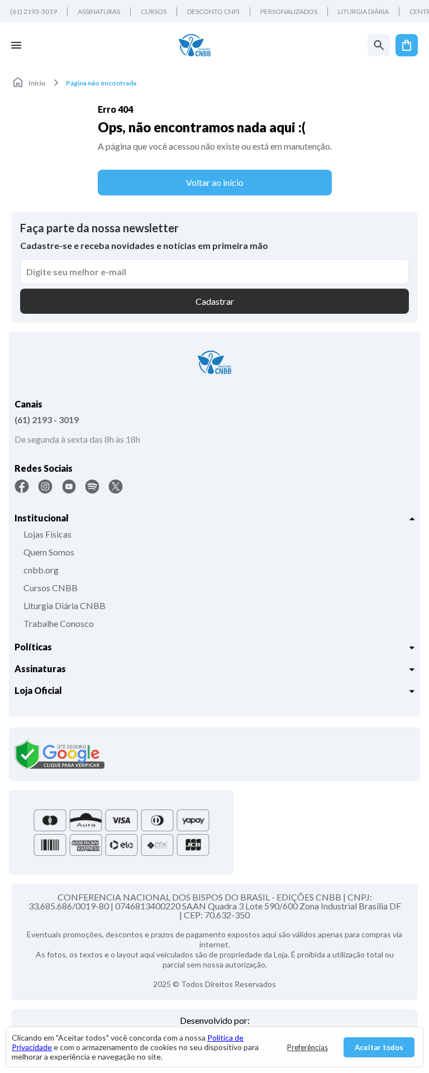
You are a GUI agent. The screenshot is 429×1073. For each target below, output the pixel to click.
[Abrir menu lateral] (16, 45)
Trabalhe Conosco (58, 623)
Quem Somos (48, 552)
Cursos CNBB (50, 587)
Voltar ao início (215, 182)
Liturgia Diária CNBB (64, 605)
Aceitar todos (379, 1047)
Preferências (307, 1047)
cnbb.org (41, 569)
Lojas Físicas (47, 534)
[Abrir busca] (379, 45)
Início (37, 83)
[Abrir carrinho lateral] (406, 45)
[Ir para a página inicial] (195, 45)
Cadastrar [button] (215, 301)
